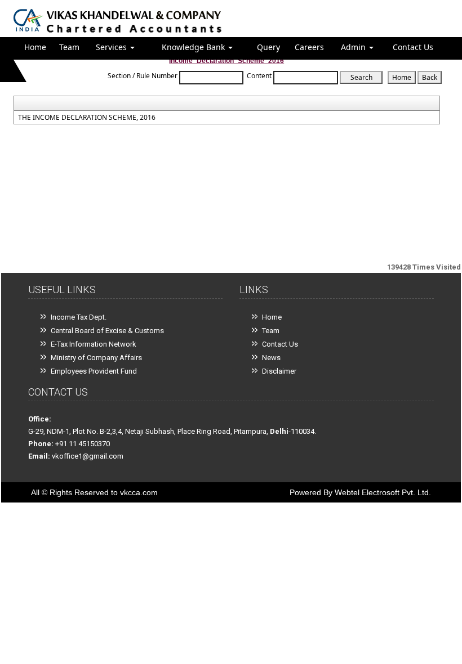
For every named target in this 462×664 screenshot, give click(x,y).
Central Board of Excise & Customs (107, 330)
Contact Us (413, 47)
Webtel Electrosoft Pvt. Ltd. (383, 492)
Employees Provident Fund (94, 371)
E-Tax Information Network (93, 344)
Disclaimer (279, 371)
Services (112, 47)
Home (35, 47)
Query (268, 47)
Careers (309, 47)
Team (69, 47)
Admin (354, 47)
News (271, 357)
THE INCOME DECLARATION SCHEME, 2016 (87, 117)
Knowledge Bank (194, 47)
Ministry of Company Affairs (96, 357)
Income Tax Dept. (78, 317)
